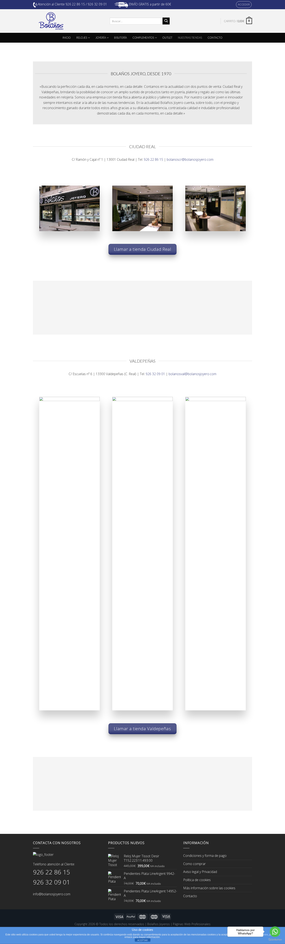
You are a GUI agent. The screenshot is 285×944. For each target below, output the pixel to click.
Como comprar (194, 863)
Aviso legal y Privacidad (200, 871)
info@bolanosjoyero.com (51, 894)
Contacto (190, 896)
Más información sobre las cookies (209, 888)
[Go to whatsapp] (275, 931)
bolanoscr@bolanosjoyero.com (190, 159)
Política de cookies (197, 880)
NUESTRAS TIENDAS (190, 37)
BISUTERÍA (120, 37)
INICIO (67, 37)
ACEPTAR (142, 940)
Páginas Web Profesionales (192, 924)
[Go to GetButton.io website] (275, 939)
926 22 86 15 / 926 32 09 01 (86, 4)
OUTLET (167, 37)
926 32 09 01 (155, 374)
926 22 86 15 (153, 159)
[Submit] (166, 21)
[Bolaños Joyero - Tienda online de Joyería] (68, 21)
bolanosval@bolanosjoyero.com (192, 374)
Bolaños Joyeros (158, 924)
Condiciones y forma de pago (205, 855)
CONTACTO (215, 37)
